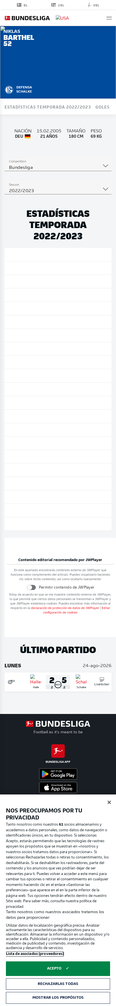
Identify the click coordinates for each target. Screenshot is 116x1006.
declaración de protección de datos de (65, 608)
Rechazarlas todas (58, 984)
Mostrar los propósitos (58, 998)
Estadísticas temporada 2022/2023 (48, 107)
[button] (109, 18)
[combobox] (58, 167)
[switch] (31, 587)
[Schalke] (9, 89)
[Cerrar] (109, 802)
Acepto (54, 968)
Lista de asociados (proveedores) (35, 954)
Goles (102, 107)
